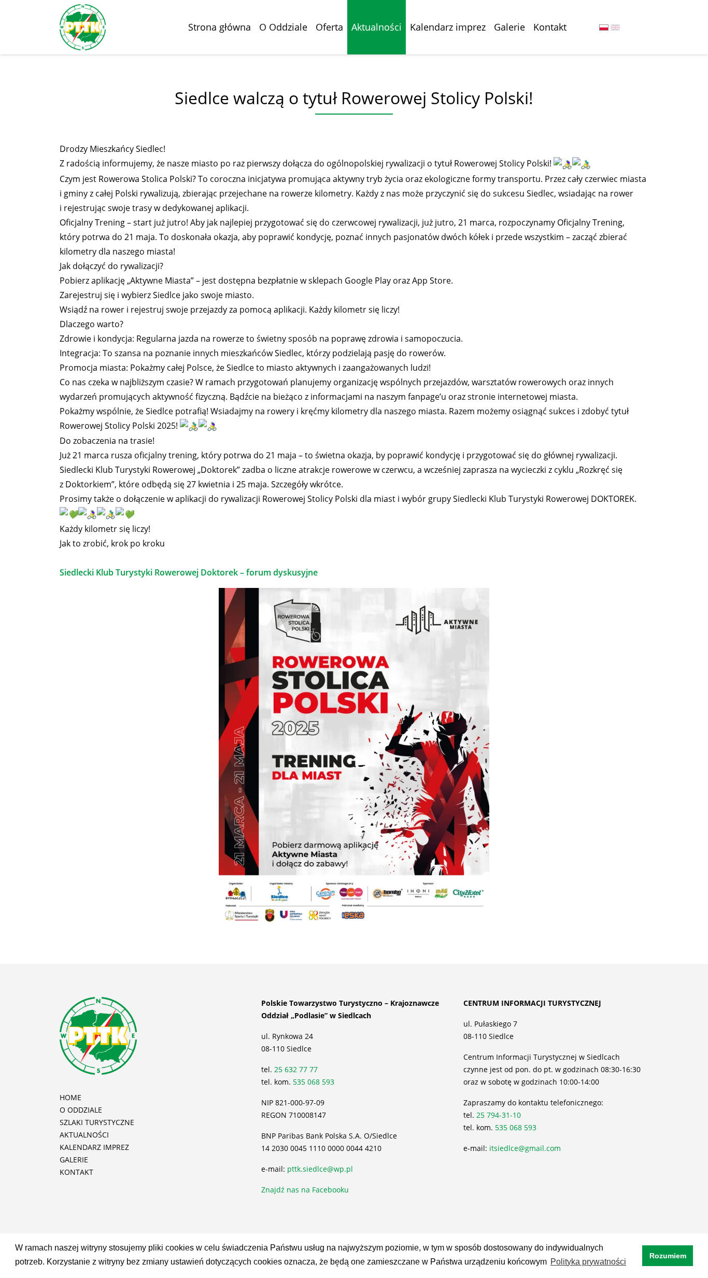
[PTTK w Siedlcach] (83, 26)
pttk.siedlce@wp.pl (320, 1169)
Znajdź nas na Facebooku (305, 1190)
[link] (189, 569)
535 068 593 (313, 1082)
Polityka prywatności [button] (588, 1261)
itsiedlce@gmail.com (525, 1148)
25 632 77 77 (297, 1069)
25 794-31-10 (498, 1115)
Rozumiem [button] (667, 1256)
